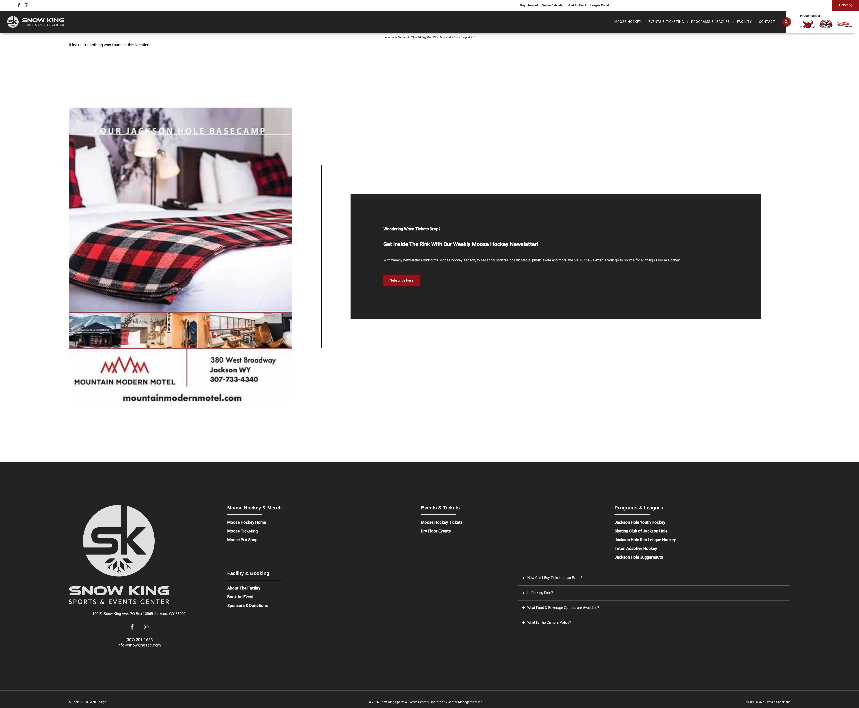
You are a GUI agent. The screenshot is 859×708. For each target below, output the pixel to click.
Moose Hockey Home (246, 522)
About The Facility (243, 588)
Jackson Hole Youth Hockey (639, 522)
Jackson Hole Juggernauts (638, 557)
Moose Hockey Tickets (442, 522)
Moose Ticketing (242, 531)
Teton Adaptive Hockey (635, 548)
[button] (786, 22)
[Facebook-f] (19, 5)
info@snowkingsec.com (139, 645)
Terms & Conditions (777, 702)
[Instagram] (26, 5)
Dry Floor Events (436, 531)
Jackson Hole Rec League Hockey (645, 539)
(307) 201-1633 (139, 639)
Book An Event (240, 596)
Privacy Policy (753, 702)
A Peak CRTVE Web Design (87, 702)
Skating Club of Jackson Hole (641, 531)
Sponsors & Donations (247, 605)
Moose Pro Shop (242, 539)
